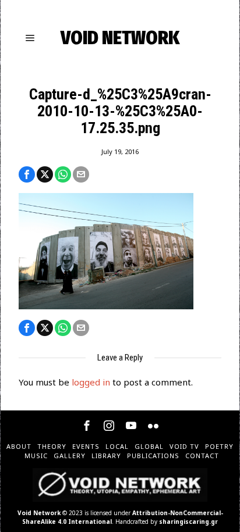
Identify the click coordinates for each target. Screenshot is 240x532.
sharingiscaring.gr (188, 521)
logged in (91, 382)
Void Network (39, 513)
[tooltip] (27, 174)
